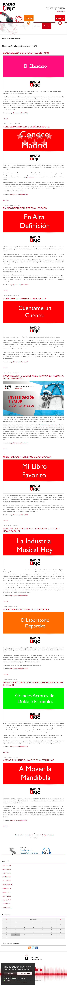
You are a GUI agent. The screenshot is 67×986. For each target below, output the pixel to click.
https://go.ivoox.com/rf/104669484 (19, 113)
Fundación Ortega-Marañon (48, 425)
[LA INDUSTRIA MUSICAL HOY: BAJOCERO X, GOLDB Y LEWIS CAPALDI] (33, 550)
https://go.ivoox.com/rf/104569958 (19, 443)
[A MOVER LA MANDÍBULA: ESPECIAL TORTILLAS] (33, 779)
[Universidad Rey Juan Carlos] (33, 957)
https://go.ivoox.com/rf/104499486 (19, 668)
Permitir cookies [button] (25, 973)
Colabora (37, 25)
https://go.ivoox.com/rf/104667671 (19, 194)
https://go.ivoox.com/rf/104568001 (19, 515)
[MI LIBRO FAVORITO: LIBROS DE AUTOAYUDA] (33, 476)
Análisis (7, 980)
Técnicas (8, 978)
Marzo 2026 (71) (7, 881)
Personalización (19, 978)
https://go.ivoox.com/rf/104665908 (19, 285)
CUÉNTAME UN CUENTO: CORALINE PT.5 (24, 298)
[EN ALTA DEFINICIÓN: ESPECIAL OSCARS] (33, 227)
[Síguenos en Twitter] (33, 948)
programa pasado (29, 177)
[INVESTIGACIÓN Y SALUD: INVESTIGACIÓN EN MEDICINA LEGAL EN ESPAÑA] (33, 398)
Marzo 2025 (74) (7, 908)
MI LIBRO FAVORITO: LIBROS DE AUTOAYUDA (27, 457)
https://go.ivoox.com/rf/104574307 (19, 362)
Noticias (46, 25)
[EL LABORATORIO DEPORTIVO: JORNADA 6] (33, 628)
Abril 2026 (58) (6, 877)
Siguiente (46, 835)
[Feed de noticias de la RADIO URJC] (30, 948)
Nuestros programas (23, 25)
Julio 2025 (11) (6, 892)
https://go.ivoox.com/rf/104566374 (19, 595)
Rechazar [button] (10, 973)
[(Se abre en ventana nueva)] (33, 850)
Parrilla (11, 25)
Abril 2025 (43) (6, 904)
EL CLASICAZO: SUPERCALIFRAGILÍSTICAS (26, 53)
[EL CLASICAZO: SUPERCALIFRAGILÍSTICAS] (33, 72)
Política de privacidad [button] (23, 969)
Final (52, 835)
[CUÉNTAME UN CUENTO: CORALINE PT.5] (33, 318)
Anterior (22, 835)
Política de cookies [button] (10, 969)
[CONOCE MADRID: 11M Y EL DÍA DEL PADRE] (33, 146)
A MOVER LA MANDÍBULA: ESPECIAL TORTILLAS (28, 760)
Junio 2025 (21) (7, 896)
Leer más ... (6, 119)
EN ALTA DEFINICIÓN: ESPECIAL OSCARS (25, 208)
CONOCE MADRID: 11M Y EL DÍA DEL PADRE (26, 126)
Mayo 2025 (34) (7, 900)
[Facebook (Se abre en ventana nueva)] (37, 948)
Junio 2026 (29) (7, 869)
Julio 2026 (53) (7, 865)
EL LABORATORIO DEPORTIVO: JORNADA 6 (26, 609)
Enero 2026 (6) (7, 888)
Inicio (16, 835)
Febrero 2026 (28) (7, 884)
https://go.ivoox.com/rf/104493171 (18, 820)
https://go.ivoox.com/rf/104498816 (19, 746)
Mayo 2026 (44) (7, 873)
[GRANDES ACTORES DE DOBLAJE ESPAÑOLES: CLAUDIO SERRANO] (33, 704)
